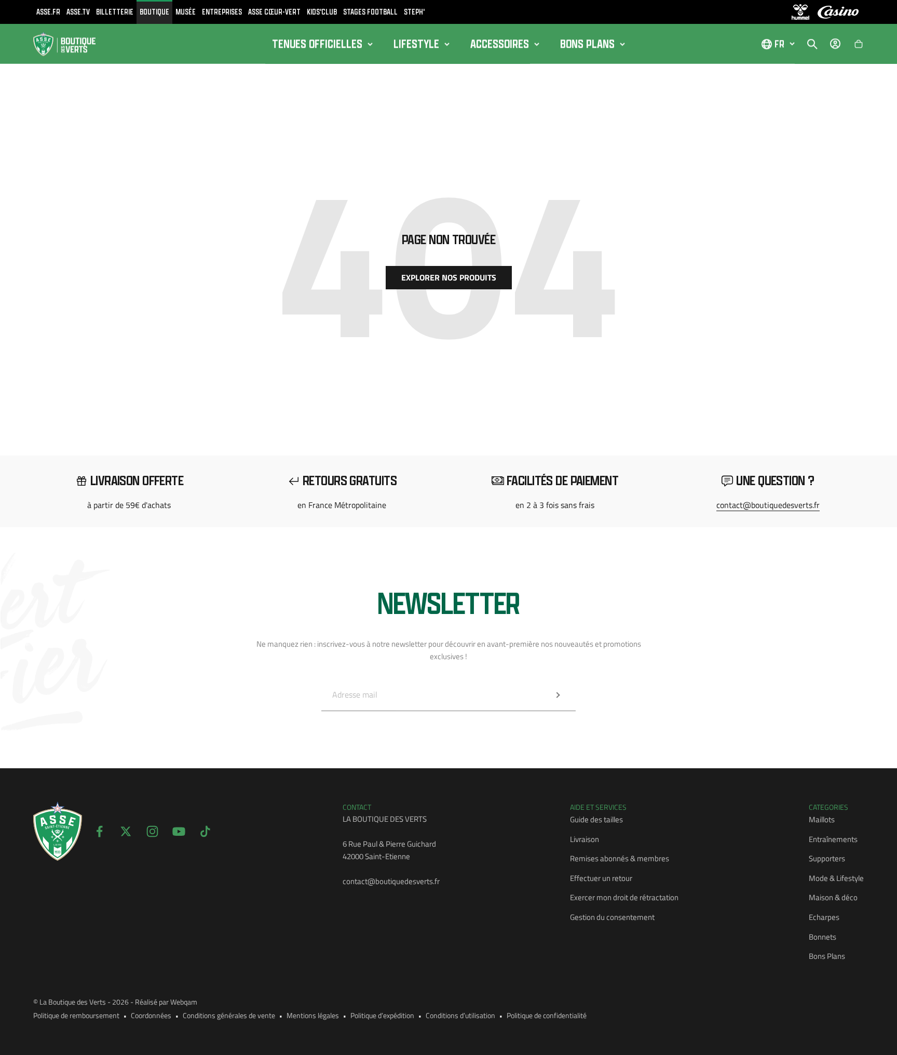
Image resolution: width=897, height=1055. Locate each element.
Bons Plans (827, 956)
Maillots (822, 819)
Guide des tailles (596, 819)
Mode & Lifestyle (836, 878)
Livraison (584, 839)
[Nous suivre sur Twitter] (126, 831)
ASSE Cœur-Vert (274, 11)
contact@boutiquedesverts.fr (768, 505)
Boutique (154, 11)
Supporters (827, 858)
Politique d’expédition (382, 1015)
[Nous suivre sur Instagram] (152, 831)
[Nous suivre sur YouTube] (179, 831)
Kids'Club (322, 11)
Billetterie (114, 11)
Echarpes (824, 917)
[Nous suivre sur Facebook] (99, 831)
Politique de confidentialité (547, 1015)
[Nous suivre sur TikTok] (205, 831)
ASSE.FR (48, 11)
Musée (185, 11)
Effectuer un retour (601, 878)
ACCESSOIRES (499, 43)
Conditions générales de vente (229, 1015)
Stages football (370, 11)
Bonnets (822, 937)
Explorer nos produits (448, 277)
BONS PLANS (587, 43)
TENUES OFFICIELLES (317, 43)
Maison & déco (833, 897)
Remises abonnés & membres (619, 858)
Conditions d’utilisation (460, 1015)
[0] (858, 44)
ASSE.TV (78, 11)
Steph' (414, 11)
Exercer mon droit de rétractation (624, 897)
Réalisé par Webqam (166, 1001)
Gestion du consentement (612, 917)
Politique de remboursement (76, 1015)
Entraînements (833, 839)
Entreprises (222, 11)
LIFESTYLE (416, 43)
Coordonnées (151, 1015)
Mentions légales (313, 1015)
